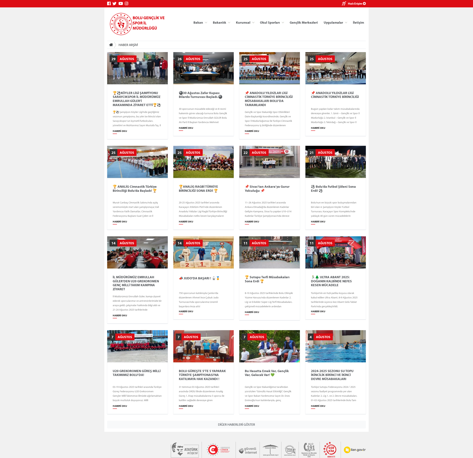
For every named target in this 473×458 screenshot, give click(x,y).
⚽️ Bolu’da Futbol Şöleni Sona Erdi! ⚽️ (333, 189)
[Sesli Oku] (345, 4)
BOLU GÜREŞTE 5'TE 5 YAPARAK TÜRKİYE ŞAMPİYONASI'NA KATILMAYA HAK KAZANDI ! (202, 375)
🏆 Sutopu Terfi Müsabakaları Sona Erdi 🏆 (267, 279)
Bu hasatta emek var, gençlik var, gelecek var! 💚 (267, 373)
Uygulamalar (333, 22)
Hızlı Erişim (355, 3)
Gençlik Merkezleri (304, 22)
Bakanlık (219, 22)
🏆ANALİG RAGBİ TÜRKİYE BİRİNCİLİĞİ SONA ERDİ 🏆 (198, 189)
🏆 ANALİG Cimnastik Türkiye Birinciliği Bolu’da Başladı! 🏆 (135, 189)
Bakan (198, 22)
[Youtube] (121, 3)
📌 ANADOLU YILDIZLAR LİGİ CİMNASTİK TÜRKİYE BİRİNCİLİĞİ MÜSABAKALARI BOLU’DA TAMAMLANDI (269, 99)
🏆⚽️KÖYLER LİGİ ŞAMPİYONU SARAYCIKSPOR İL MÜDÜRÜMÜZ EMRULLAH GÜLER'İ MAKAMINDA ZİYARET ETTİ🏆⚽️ (137, 99)
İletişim (358, 22)
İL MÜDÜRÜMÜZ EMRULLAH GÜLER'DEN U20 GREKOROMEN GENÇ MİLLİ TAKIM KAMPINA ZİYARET (136, 283)
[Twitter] (115, 3)
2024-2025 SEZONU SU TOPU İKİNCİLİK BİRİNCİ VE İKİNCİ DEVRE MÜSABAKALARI (332, 375)
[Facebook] (110, 3)
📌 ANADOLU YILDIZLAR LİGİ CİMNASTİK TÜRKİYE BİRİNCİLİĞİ (335, 95)
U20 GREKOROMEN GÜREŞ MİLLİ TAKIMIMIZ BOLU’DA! (137, 373)
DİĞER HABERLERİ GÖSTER (236, 424)
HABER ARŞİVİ (128, 45)
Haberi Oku (120, 131)
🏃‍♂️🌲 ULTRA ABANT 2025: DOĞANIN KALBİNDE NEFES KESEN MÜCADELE (331, 281)
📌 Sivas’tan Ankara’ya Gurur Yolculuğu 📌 (267, 189)
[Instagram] (127, 3)
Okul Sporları (270, 22)
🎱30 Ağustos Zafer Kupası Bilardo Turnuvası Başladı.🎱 (200, 95)
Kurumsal (243, 22)
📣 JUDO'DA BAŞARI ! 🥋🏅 (199, 278)
